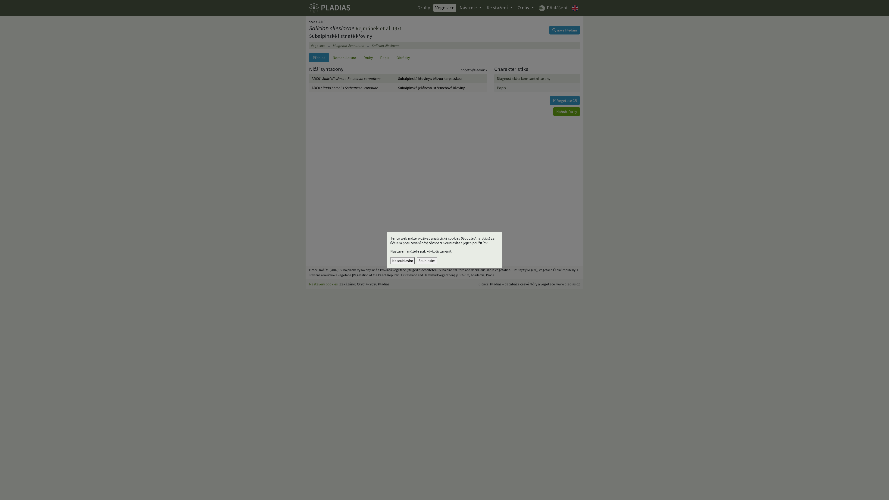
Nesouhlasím (402, 260)
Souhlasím (427, 260)
